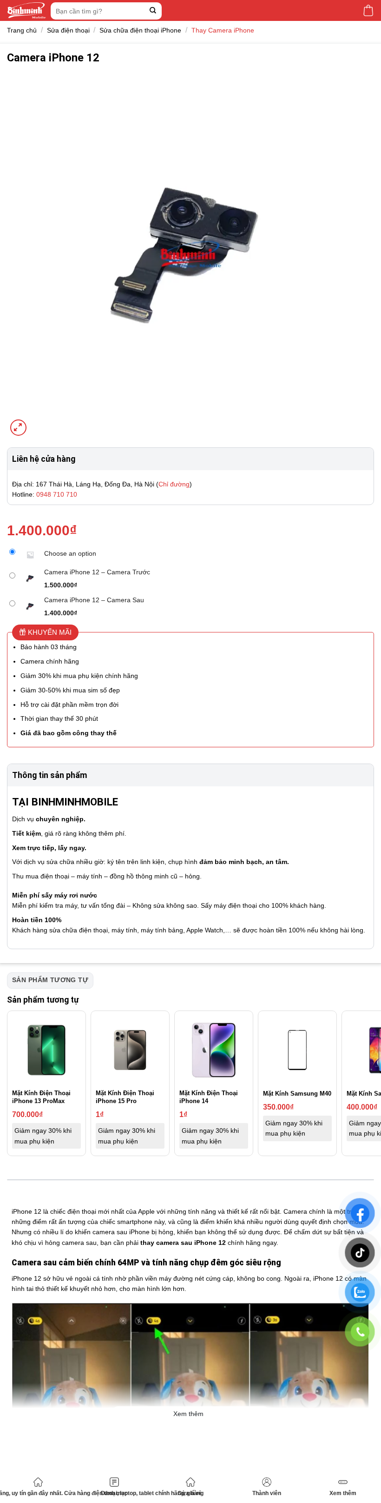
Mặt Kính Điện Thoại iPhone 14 (208, 1097)
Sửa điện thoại (68, 30)
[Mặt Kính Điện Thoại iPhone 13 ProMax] (46, 1050)
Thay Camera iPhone (222, 30)
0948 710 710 (56, 494)
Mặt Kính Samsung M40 (297, 1093)
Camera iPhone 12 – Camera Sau (94, 600)
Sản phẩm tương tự (50, 980)
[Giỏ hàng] (368, 10)
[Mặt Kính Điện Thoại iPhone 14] (213, 1050)
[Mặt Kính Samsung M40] (297, 1050)
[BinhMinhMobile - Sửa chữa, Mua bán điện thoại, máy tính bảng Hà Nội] (26, 10)
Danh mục (114, 1493)
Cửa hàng (190, 1493)
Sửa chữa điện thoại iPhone (140, 30)
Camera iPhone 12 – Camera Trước (97, 572)
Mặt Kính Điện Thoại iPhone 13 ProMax (41, 1097)
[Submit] (153, 11)
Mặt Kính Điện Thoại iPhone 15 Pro (125, 1097)
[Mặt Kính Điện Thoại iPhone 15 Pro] (130, 1050)
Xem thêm (342, 1493)
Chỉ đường (174, 484)
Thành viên (266, 1493)
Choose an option (70, 553)
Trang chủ (22, 30)
